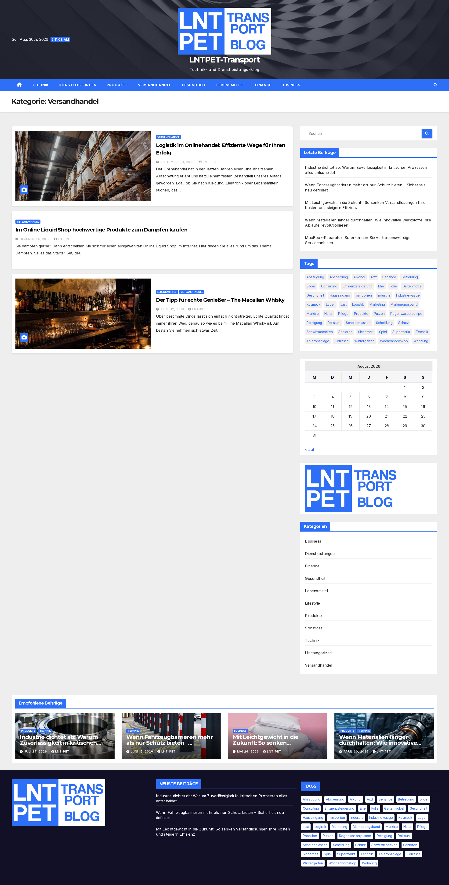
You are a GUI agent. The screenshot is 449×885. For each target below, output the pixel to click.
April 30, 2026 (356, 751)
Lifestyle (312, 603)
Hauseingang (340, 295)
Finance (263, 85)
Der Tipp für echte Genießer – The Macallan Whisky (220, 300)
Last (343, 304)
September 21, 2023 (178, 162)
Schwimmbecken (320, 332)
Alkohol (359, 277)
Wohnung (420, 341)
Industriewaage (408, 295)
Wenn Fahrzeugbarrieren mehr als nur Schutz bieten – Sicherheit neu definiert (169, 743)
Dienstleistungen (77, 85)
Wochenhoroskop (394, 341)
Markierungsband (404, 304)
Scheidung (384, 323)
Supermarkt (401, 332)
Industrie (384, 295)
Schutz (403, 323)
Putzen (379, 314)
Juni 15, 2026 (142, 751)
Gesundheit (194, 85)
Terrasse (342, 341)
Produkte (117, 85)
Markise (313, 314)
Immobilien (364, 295)
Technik (40, 85)
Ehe (381, 286)
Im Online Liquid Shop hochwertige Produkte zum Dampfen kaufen (101, 230)
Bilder (311, 286)
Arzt (374, 277)
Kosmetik (313, 304)
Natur (328, 314)
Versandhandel (154, 85)
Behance (389, 277)
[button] (435, 85)
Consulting (329, 286)
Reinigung (314, 323)
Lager (330, 304)
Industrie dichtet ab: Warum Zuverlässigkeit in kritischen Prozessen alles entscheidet (59, 743)
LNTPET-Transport (224, 60)
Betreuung (410, 277)
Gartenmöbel (412, 286)
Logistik (358, 304)
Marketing (377, 304)
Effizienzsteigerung (358, 286)
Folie (393, 286)
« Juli (310, 449)
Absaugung (315, 277)
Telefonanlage (318, 341)
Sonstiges (313, 628)
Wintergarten (364, 341)
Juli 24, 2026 (36, 751)
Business (291, 85)
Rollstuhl (334, 323)
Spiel (383, 332)
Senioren (345, 332)
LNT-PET (210, 162)
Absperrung (339, 277)
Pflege (343, 314)
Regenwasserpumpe (406, 314)
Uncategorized (318, 652)
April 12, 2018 (172, 309)
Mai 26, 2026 (248, 751)
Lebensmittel (230, 85)
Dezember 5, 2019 (35, 239)
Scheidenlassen (358, 323)
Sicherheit (365, 332)
